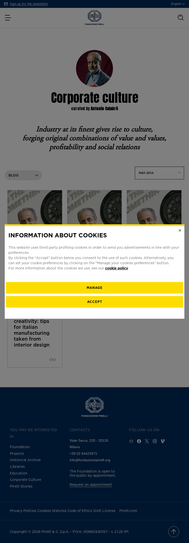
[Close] (180, 230)
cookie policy (116, 268)
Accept (94, 301)
